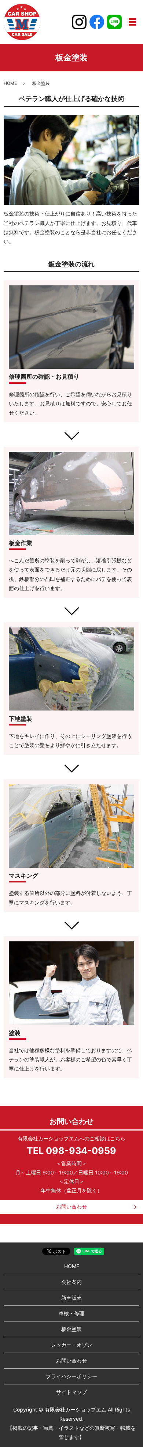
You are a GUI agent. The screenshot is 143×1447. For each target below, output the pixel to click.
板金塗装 (71, 1329)
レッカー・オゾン (71, 1345)
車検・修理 (71, 1313)
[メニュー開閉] (132, 22)
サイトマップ (71, 1392)
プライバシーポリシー (71, 1376)
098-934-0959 (81, 1150)
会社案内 (71, 1282)
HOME (10, 83)
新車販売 (71, 1297)
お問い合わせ (71, 1206)
